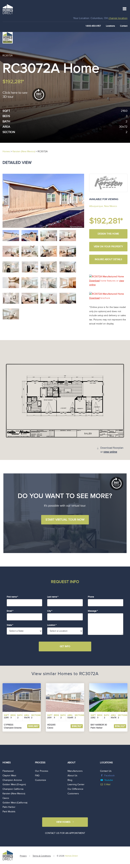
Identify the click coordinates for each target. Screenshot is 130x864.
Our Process (41, 771)
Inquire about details (108, 259)
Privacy (23, 856)
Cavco (6, 798)
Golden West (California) (15, 802)
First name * (12, 596)
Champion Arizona (12, 780)
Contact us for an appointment (65, 833)
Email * (10, 611)
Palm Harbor (9, 807)
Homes (7, 762)
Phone (91, 596)
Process (40, 762)
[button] (9, 201)
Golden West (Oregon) (14, 784)
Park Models (9, 811)
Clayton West (9, 775)
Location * (51, 625)
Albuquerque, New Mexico (103, 206)
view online (110, 452)
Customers (73, 793)
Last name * (52, 596)
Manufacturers (75, 771)
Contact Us (106, 771)
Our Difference (75, 789)
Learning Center (76, 784)
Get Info (65, 646)
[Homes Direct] (8, 8)
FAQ (37, 775)
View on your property (108, 246)
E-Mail (107, 784)
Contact (123, 26)
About (71, 762)
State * (10, 625)
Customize (40, 780)
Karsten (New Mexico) (14, 793)
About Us (72, 775)
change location (118, 18)
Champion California (13, 789)
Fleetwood (8, 771)
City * (49, 611)
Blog (70, 780)
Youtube (108, 780)
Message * (93, 611)
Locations (110, 26)
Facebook (109, 775)
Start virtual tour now (65, 519)
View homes (63, 822)
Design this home (108, 233)
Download (94, 280)
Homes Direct (71, 856)
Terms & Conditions (41, 856)
